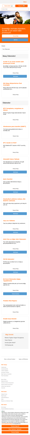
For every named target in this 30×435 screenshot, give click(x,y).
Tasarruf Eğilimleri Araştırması (7, 408)
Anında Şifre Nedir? (10, 342)
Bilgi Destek (3, 395)
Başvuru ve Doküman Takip (7, 400)
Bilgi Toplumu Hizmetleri (6, 374)
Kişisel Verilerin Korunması (7, 384)
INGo (2, 399)
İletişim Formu (4, 394)
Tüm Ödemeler (6, 49)
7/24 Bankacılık (9, 345)
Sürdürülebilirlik (4, 369)
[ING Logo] (7, 2)
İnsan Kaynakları (4, 375)
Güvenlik (3, 387)
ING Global (3, 407)
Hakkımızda (3, 367)
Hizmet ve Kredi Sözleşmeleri (7, 382)
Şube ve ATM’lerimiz (23, 359)
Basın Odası (3, 379)
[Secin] (26, 49)
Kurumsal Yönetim (5, 372)
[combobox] (15, 49)
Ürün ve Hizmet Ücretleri (9, 359)
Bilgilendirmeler (4, 381)
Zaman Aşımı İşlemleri (5, 386)
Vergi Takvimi (8, 340)
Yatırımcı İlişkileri (4, 370)
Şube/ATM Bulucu (5, 397)
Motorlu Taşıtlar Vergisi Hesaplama (14, 337)
